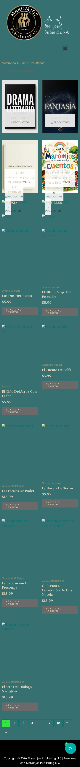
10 (58, 723)
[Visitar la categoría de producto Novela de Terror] (14, 203)
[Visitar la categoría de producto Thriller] (48, 217)
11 (67, 723)
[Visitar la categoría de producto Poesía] (8, 217)
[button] (65, 48)
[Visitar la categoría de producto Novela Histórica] (54, 203)
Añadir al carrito (13, 311)
